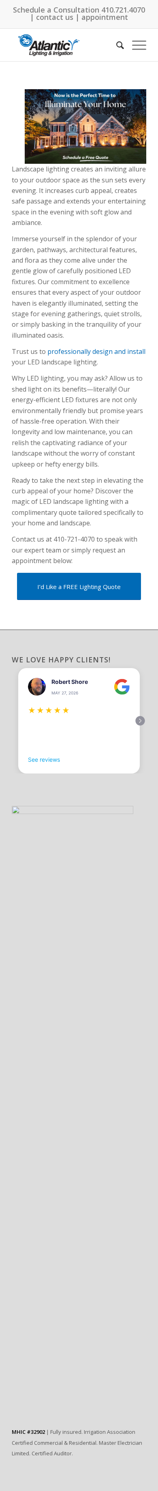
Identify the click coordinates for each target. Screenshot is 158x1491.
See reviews (44, 759)
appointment (104, 17)
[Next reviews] (140, 720)
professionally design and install (96, 351)
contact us (54, 17)
